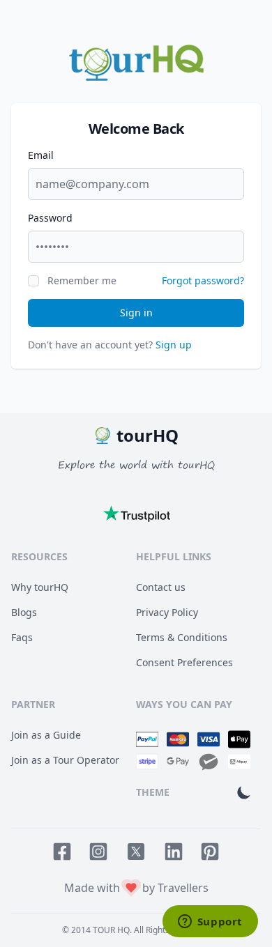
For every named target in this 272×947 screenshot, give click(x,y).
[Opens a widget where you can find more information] (210, 922)
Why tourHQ (39, 587)
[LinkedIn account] (173, 851)
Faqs (22, 637)
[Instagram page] (98, 851)
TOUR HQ (111, 930)
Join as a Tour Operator (65, 760)
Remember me (81, 280)
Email (41, 155)
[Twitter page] (136, 851)
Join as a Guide (46, 734)
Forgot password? (203, 280)
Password (50, 217)
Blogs (24, 612)
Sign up (174, 344)
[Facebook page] (62, 851)
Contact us (161, 587)
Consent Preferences (184, 662)
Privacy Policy (167, 612)
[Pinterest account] (210, 851)
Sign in (136, 312)
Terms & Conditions (181, 637)
